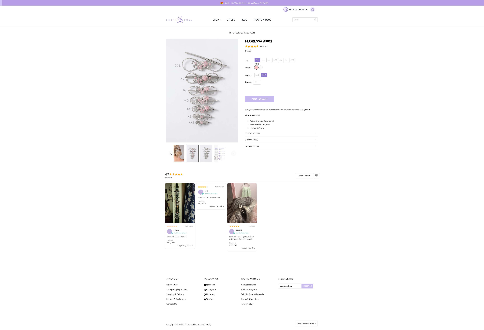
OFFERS (231, 19)
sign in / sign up (298, 9)
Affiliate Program (249, 289)
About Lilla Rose (248, 284)
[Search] (315, 19)
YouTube (210, 299)
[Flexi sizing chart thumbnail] (220, 153)
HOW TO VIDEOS (262, 19)
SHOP (216, 19)
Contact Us (171, 304)
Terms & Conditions (250, 299)
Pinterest (210, 294)
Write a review (304, 175)
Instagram (211, 289)
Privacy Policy (247, 304)
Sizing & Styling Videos (176, 289)
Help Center (171, 284)
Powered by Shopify (202, 324)
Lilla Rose (188, 324)
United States (305, 323)
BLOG (244, 19)
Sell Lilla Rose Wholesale (252, 294)
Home (231, 33)
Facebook (210, 284)
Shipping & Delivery (175, 294)
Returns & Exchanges (176, 299)
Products (238, 33)
